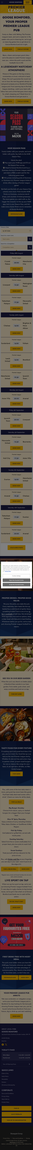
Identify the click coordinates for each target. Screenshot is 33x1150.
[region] (16, 574)
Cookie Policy (8, 571)
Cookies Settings (16, 576)
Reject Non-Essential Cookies (16, 580)
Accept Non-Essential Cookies (16, 584)
